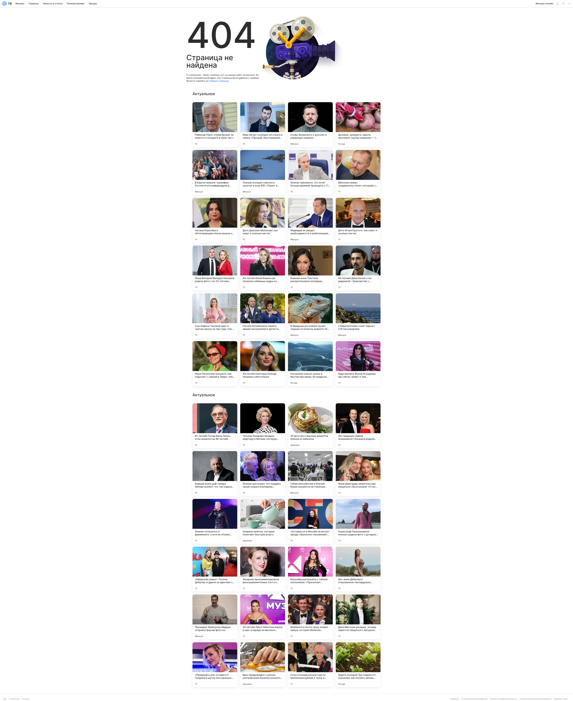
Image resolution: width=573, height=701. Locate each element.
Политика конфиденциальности (503, 699)
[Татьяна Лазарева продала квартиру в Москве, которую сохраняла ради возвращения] (262, 425)
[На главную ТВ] (9, 3)
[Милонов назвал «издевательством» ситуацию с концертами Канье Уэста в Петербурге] (358, 172)
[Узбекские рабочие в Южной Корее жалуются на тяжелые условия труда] (310, 473)
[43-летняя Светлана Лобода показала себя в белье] (262, 363)
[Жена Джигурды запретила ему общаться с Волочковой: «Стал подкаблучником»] (358, 473)
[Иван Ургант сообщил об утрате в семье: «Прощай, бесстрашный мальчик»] (262, 124)
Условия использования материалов (535, 699)
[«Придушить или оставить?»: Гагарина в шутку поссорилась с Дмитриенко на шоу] (214, 664)
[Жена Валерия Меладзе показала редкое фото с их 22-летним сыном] (214, 268)
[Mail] (4, 3)
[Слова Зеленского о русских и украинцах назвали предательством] (310, 124)
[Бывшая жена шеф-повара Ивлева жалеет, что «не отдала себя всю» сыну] (214, 473)
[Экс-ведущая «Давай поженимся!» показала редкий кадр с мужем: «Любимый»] (358, 425)
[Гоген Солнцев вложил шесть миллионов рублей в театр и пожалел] (310, 664)
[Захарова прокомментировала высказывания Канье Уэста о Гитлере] (262, 569)
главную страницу (218, 80)
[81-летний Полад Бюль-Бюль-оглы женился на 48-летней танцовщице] (214, 425)
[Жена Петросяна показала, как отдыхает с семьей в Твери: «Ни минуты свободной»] (214, 363)
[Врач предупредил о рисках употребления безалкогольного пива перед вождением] (262, 664)
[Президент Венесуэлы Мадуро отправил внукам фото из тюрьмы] (214, 616)
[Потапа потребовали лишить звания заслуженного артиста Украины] (262, 315)
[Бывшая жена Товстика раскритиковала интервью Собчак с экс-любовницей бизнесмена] (310, 268)
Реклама (25, 699)
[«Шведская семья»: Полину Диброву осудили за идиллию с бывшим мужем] (214, 569)
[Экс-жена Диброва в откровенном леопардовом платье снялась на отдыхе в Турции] (358, 569)
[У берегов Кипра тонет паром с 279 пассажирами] (358, 315)
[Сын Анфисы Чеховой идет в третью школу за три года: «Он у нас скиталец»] (214, 315)
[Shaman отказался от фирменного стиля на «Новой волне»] (214, 521)
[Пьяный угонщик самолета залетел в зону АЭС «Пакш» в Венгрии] (262, 172)
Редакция (454, 699)
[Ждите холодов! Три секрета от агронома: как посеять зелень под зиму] (358, 664)
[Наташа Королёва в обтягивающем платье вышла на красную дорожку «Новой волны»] (214, 220)
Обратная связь (561, 699)
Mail (5, 699)
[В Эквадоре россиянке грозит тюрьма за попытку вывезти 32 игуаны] (310, 315)
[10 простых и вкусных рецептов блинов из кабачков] (310, 425)
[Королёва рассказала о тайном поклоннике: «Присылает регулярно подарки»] (310, 569)
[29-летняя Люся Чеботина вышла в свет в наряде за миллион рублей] (262, 616)
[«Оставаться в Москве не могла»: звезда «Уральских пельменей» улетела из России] (310, 521)
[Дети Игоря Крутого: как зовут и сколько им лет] (358, 220)
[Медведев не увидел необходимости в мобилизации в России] (310, 220)
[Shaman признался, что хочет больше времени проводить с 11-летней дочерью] (310, 172)
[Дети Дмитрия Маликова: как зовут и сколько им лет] (262, 220)
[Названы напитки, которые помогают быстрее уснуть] (262, 521)
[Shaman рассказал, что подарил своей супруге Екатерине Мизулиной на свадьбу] (262, 473)
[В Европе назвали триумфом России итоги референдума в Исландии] (214, 172)
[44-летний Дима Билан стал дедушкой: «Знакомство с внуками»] (358, 268)
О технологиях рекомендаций (474, 699)
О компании (14, 699)
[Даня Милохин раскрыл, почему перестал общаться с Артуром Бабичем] (358, 616)
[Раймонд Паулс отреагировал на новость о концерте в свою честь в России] (214, 124)
